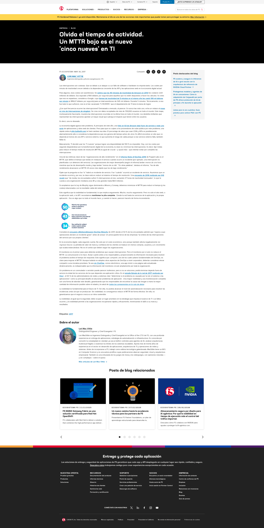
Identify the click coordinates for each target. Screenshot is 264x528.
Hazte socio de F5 (156, 482)
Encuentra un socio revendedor (160, 476)
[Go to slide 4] (134, 437)
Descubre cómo (97, 465)
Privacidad (130, 520)
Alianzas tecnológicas (157, 479)
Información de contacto (188, 476)
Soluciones (64, 482)
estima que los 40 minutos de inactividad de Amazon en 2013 (122, 93)
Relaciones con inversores (188, 489)
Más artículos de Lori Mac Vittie (92, 362)
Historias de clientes (97, 486)
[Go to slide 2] (124, 437)
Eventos (182, 495)
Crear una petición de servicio (131, 486)
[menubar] (132, 2)
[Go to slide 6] (144, 437)
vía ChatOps (99, 263)
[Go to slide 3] (129, 437)
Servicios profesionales (128, 482)
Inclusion (182, 486)
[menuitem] (112, 2)
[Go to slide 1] (119, 437)
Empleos (182, 482)
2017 (71, 314)
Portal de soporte (126, 479)
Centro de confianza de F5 (189, 479)
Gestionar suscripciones (128, 476)
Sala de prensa (184, 499)
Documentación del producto (100, 476)
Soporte (155, 2)
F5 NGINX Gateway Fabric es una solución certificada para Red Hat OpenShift (79, 413)
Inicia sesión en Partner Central (161, 486)
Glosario (93, 482)
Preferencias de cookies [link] (192, 520)
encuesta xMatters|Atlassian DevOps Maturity (89, 232)
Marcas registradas (107, 520)
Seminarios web (96, 489)
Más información (197, 17)
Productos (64, 479)
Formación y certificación (99, 492)
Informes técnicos (96, 479)
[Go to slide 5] (139, 437)
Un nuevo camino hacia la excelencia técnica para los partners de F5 (130, 412)
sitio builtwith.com (78, 131)
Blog (180, 492)
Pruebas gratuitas (67, 476)
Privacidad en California (146, 520)
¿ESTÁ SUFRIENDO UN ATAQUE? (189, 2)
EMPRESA (63, 28)
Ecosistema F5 (119, 407)
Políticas (120, 520)
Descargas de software (128, 489)
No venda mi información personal (169, 520)
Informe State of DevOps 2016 (133, 157)
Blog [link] (73, 28)
